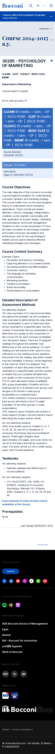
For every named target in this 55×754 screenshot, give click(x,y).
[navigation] (27, 16)
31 (26, 100)
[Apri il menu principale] (51, 6)
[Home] (12, 5)
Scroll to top (43, 545)
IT (44, 6)
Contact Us (44, 29)
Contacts (11, 571)
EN (38, 6)
